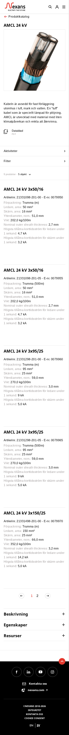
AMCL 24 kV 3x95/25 (23, 351)
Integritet (34, 710)
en (31, 725)
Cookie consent (34, 718)
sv (38, 725)
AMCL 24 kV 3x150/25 (24, 513)
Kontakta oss (34, 714)
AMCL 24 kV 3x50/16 (23, 189)
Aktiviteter (10, 151)
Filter (7, 161)
